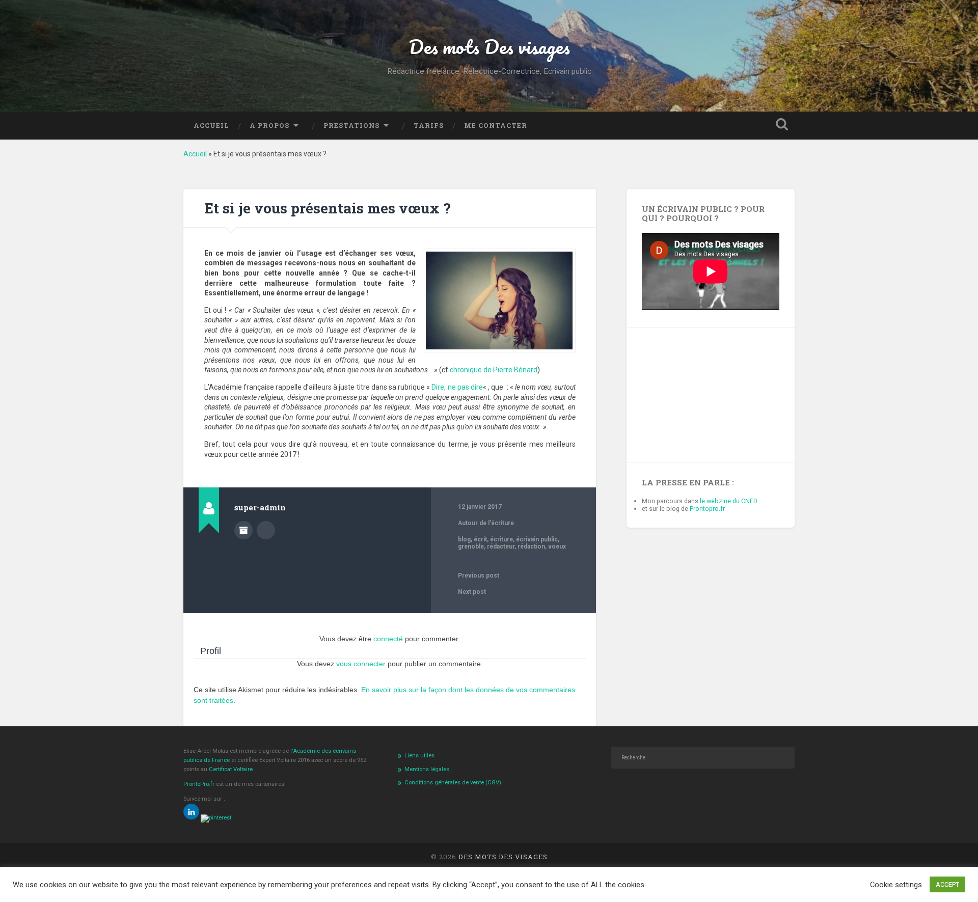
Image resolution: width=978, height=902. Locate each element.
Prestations (351, 125)
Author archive (243, 530)
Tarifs (429, 125)
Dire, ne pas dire (457, 387)
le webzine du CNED (728, 501)
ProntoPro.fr (199, 784)
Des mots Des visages (489, 46)
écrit (480, 539)
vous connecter (361, 664)
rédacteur (500, 546)
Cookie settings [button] (896, 884)
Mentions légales (426, 769)
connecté (388, 639)
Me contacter (495, 125)
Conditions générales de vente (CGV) (452, 782)
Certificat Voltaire (231, 769)
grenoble (471, 546)
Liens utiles (419, 755)
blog (464, 539)
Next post (472, 591)
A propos (269, 125)
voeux (557, 546)
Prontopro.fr (707, 508)
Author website (266, 530)
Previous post (478, 575)
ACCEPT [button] (947, 884)
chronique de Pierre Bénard (493, 370)
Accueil (211, 125)
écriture (501, 539)
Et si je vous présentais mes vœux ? (327, 208)
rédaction (531, 546)
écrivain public (537, 539)
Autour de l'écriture (486, 523)
